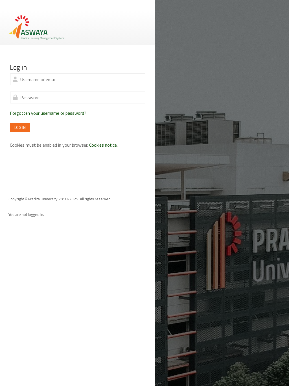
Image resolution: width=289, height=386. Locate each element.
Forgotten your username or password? (48, 113)
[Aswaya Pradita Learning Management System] (36, 27)
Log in (20, 127)
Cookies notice (103, 145)
